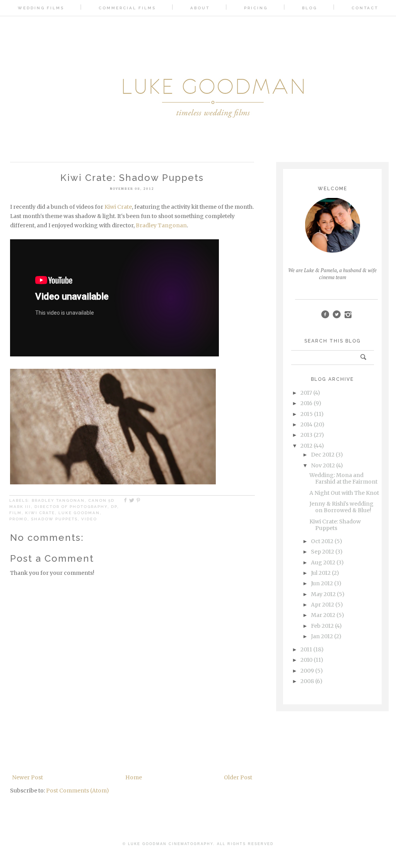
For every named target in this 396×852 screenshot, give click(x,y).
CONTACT (365, 8)
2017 (306, 392)
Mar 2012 (323, 615)
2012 (306, 445)
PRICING (256, 8)
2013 (306, 434)
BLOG (309, 8)
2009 (307, 670)
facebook (325, 314)
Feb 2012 (322, 625)
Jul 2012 (321, 572)
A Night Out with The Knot (344, 492)
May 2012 (323, 594)
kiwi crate (40, 513)
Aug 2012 (323, 562)
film (15, 513)
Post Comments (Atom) (77, 790)
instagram (348, 314)
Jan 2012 (322, 636)
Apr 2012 (322, 604)
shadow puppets (54, 519)
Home (133, 777)
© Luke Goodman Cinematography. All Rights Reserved (198, 844)
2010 (306, 659)
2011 (306, 649)
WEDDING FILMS (41, 8)
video (89, 519)
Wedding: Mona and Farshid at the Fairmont (343, 478)
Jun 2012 (322, 583)
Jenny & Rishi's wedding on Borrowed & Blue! (341, 507)
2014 (306, 424)
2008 (307, 681)
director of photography (71, 506)
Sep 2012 (322, 551)
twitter (337, 314)
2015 (306, 414)
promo (18, 519)
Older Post (238, 777)
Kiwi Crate (118, 206)
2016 (306, 403)
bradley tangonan (58, 500)
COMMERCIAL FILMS (127, 8)
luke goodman (79, 513)
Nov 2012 (323, 465)
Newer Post (27, 777)
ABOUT (200, 8)
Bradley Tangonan (161, 225)
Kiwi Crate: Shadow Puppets (335, 525)
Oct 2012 (322, 541)
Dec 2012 (323, 454)
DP (114, 506)
